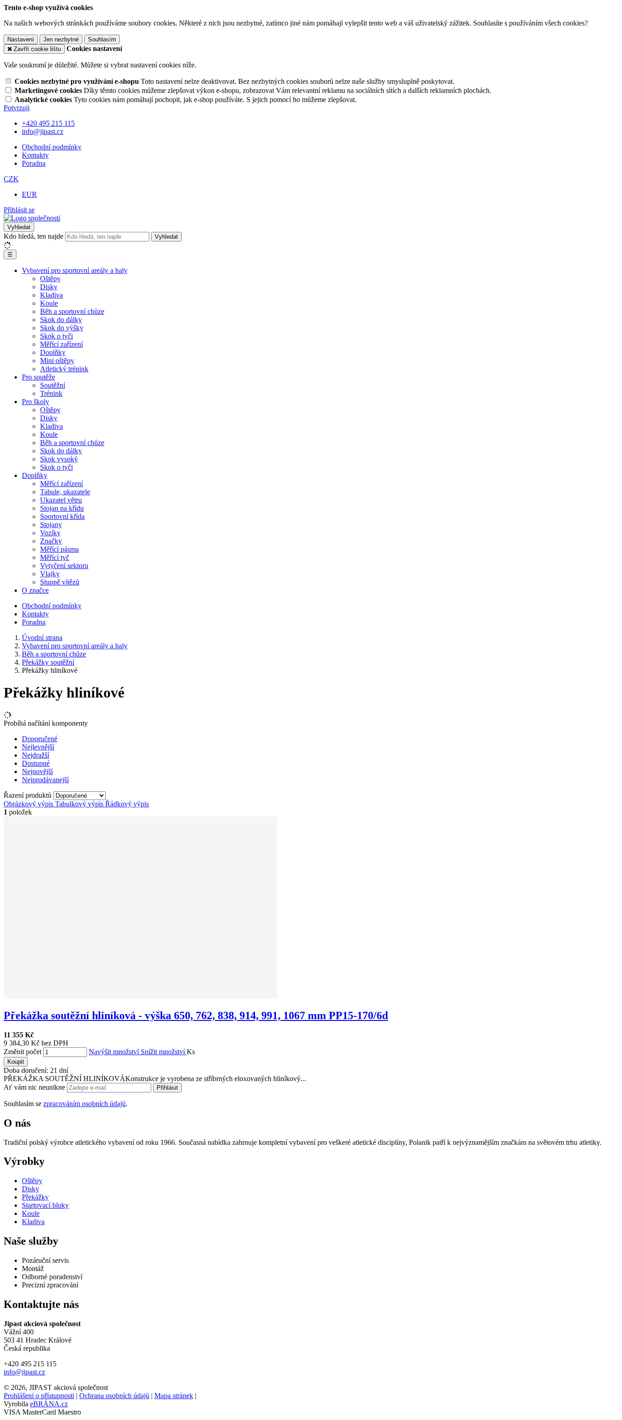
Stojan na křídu (62, 508)
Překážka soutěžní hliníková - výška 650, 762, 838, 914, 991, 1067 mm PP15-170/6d (196, 1015)
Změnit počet (22, 1052)
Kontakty (35, 155)
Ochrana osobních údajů (114, 1395)
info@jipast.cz (24, 1372)
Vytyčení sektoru (64, 565)
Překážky (35, 1197)
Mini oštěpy (57, 360)
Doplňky (53, 352)
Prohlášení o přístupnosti (39, 1395)
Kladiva (51, 295)
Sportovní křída (62, 516)
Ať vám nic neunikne (35, 1087)
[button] (11, 179)
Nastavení (20, 39)
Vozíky (50, 533)
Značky (51, 541)
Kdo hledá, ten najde (33, 236)
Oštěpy (50, 278)
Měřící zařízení (61, 344)
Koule (49, 303)
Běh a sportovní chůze (72, 311)
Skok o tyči (56, 336)
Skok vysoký (59, 459)
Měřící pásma (59, 549)
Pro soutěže (38, 377)
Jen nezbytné (61, 39)
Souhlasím (102, 39)
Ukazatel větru (61, 500)
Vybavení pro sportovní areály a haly (74, 270)
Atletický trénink (64, 369)
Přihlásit (167, 1087)
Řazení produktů (28, 795)
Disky (48, 287)
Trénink (51, 393)
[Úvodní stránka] (32, 218)
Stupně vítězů (59, 582)
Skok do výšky (61, 328)
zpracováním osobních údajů (84, 1103)
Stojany (51, 524)
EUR (29, 194)
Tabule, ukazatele (65, 492)
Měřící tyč (54, 557)
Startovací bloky (45, 1205)
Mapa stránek (173, 1395)
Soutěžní (52, 385)
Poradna (34, 163)
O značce (35, 590)
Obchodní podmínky (52, 147)
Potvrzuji (17, 108)
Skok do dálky (61, 319)
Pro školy (35, 401)
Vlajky (50, 574)
